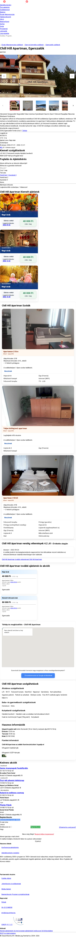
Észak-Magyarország (7, 14)
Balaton (2, 12)
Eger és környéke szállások (34, 45)
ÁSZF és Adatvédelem (8, 933)
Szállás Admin (6, 878)
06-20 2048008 (6, 907)
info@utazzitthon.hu (8, 913)
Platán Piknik (5, 805)
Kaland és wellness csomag (12, 793)
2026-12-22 (6, 261)
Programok (4, 29)
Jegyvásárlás (4, 33)
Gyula (2, 26)
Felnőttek (8, 175)
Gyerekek (3, 180)
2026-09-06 (6, 225)
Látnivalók (3, 31)
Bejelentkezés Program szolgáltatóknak (15, 894)
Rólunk (3, 902)
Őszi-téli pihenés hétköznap (12, 780)
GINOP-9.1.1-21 (6, 925)
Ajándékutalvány (5, 5)
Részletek (8, 371)
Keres (2, 182)
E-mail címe (4, 822)
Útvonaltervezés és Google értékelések (38, 675)
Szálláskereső (5, 10)
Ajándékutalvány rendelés (10, 853)
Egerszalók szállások (53, 45)
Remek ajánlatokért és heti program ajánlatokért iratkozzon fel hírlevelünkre (26, 931)
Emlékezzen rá (5, 827)
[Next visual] (72, 76)
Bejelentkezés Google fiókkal (10, 820)
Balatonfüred (4, 22)
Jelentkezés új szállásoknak (11, 884)
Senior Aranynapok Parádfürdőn (14, 768)
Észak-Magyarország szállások (12, 45)
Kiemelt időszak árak (10, 598)
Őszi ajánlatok (5, 7)
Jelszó (2, 825)
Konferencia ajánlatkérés (10, 847)
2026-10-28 (6, 297)
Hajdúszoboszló (5, 17)
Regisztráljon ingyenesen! (44, 834)
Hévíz (2, 19)
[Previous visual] (4, 76)
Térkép (24, 131)
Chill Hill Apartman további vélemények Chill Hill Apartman (22, 559)
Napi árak (5, 572)
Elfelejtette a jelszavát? (67, 827)
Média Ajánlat (6, 889)
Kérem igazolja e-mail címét (9, 836)
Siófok (2, 24)
